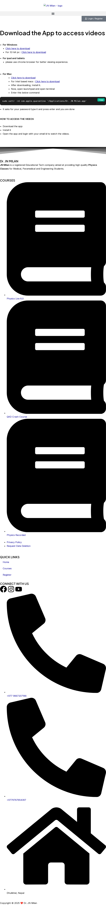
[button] (53, 13)
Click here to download (18, 48)
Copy (101, 100)
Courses (7, 568)
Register (7, 574)
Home (6, 562)
